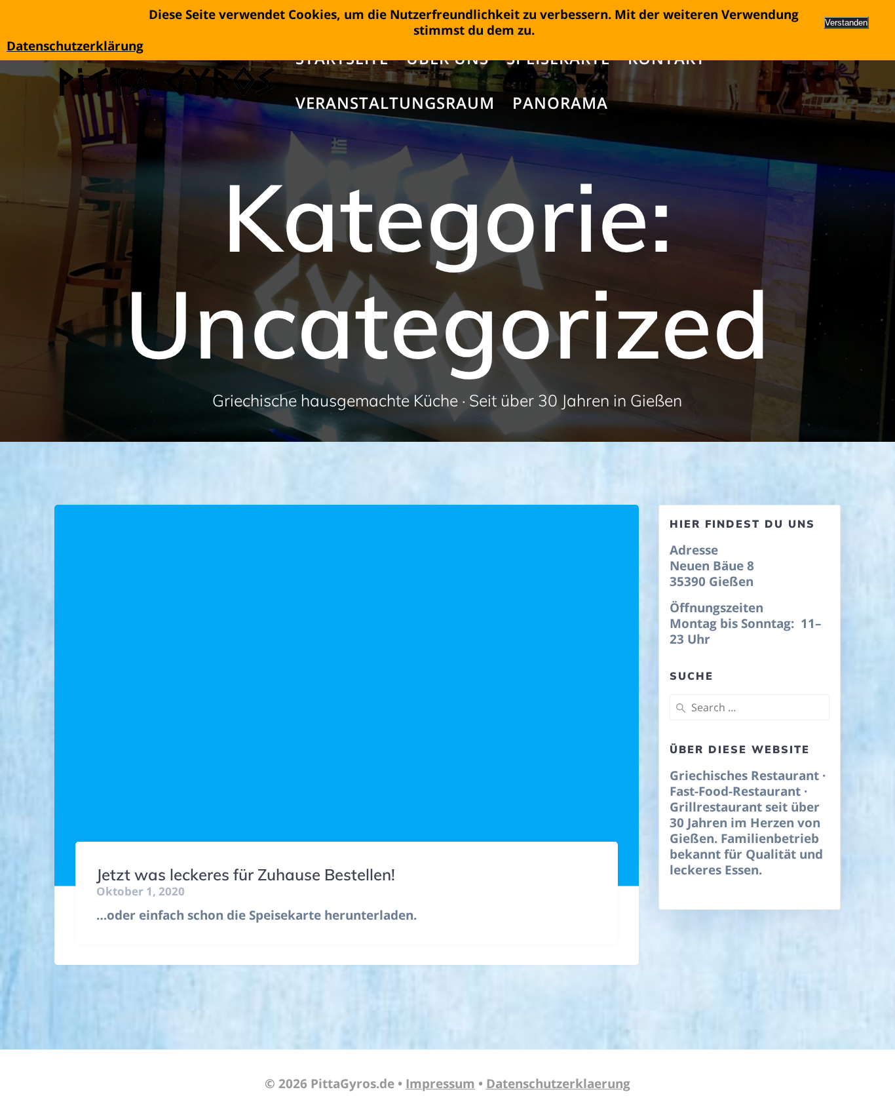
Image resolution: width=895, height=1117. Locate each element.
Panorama (560, 102)
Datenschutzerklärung (75, 46)
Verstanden (846, 23)
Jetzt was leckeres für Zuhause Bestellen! (245, 874)
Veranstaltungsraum (395, 102)
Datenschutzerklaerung (558, 1083)
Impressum (440, 1083)
